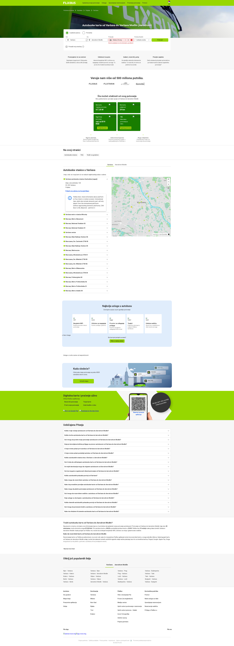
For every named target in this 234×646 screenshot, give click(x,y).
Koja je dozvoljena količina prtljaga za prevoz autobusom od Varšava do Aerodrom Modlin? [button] (95, 444)
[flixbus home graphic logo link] (69, 3)
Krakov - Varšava (68, 576)
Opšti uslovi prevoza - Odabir (127, 610)
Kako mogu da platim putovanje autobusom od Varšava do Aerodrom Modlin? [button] (91, 489)
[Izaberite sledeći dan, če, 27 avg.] (128, 40)
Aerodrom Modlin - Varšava (99, 582)
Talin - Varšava (149, 576)
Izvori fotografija (123, 614)
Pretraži (160, 40)
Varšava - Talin (149, 573)
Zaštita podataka (93, 640)
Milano (92, 599)
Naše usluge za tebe (151, 599)
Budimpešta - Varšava (125, 582)
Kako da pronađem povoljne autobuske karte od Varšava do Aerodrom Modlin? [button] (91, 484)
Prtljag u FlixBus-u (151, 610)
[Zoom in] (168, 179)
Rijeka (92, 606)
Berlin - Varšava (68, 579)
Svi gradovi (67, 595)
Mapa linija (66, 599)
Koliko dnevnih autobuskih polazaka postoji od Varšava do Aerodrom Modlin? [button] (90, 502)
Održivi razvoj (122, 618)
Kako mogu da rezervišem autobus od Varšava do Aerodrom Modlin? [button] (88, 480)
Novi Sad (93, 602)
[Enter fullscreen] (168, 188)
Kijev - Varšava (68, 571)
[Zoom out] (168, 181)
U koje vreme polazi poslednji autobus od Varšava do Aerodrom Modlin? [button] (89, 453)
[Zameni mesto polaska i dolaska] (86, 40)
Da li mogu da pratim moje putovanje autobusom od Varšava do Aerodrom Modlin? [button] (92, 440)
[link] (117, 375)
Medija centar (122, 602)
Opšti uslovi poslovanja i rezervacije (130, 606)
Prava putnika (103, 640)
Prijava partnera (123, 622)
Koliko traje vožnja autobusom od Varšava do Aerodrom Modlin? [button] (86, 431)
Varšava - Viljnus (95, 579)
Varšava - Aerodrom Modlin (99, 573)
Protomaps (155, 234)
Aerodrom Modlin (121, 165)
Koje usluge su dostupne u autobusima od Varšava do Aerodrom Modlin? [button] (89, 498)
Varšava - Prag (122, 571)
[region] (141, 206)
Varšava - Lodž (122, 579)
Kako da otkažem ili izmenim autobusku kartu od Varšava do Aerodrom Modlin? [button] (91, 511)
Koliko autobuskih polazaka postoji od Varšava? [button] (80, 475)
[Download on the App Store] (81, 634)
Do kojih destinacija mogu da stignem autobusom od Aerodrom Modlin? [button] (89, 466)
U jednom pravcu (75, 33)
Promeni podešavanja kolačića (142, 640)
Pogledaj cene (102, 128)
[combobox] (78, 40)
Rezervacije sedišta (151, 606)
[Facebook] (167, 634)
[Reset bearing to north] (168, 184)
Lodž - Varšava (122, 576)
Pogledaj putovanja (125, 128)
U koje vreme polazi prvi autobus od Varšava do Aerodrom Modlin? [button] (87, 449)
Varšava (95, 10)
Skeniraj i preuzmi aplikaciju (138, 413)
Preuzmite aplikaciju (70, 602)
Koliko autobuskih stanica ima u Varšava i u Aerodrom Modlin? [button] (85, 458)
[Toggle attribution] (169, 234)
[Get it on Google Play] (69, 634)
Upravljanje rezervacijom (153, 602)
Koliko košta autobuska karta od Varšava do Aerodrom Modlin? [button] (86, 435)
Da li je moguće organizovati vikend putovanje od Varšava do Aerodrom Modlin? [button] (91, 471)
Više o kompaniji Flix (124, 595)
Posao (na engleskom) (125, 599)
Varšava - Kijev (95, 571)
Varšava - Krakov (68, 573)
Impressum (111, 640)
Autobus (79, 10)
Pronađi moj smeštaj (75, 46)
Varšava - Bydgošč (151, 582)
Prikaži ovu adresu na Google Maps (77, 191)
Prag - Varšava (122, 573)
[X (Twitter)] (169, 634)
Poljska (88, 10)
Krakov (92, 614)
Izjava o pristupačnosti (122, 640)
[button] (86, 179)
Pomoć (147, 595)
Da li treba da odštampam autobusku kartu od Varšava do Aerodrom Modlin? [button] (90, 462)
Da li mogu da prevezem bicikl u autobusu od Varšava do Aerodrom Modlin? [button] (90, 507)
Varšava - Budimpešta (152, 571)
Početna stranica (69, 10)
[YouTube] (168, 634)
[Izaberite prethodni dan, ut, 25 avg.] (125, 40)
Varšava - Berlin (68, 582)
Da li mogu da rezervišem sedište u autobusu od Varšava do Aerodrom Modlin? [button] (91, 493)
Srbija (65, 606)
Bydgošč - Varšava (151, 579)
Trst (91, 610)
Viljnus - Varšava (95, 576)
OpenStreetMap (163, 234)
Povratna (89, 33)
